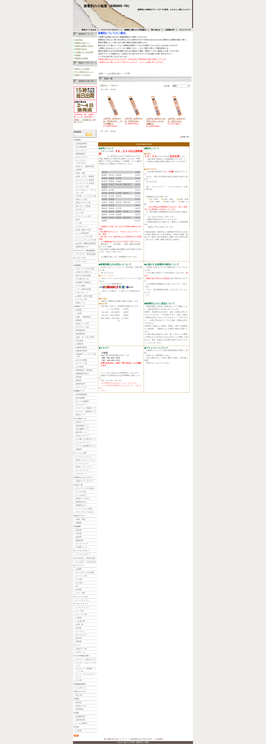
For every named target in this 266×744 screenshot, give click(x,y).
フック (78, 645)
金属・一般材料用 (83, 317)
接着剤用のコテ (82, 247)
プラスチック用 (82, 187)
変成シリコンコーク (84, 467)
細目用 (78, 537)
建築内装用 (80, 384)
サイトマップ (184, 30)
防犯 (77, 699)
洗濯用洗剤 (80, 716)
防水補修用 (80, 398)
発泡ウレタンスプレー (84, 477)
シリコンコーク (82, 463)
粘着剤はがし (81, 502)
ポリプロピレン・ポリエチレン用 (86, 191)
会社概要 (159, 739)
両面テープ (79, 306)
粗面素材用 (80, 334)
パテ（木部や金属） (84, 289)
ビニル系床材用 (82, 233)
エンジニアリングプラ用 (86, 240)
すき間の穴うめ (82, 279)
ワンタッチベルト (83, 442)
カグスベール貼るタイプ (86, 659)
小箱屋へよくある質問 (84, 52)
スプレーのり (80, 258)
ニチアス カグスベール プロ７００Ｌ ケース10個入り (155, 121)
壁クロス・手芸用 (83, 206)
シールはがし (81, 495)
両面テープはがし (83, 498)
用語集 (78, 55)
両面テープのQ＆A (82, 75)
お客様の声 (169, 30)
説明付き (103, 85)
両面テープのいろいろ (88, 63)
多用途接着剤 (81, 144)
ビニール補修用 (82, 401)
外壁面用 (79, 344)
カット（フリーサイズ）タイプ (86, 675)
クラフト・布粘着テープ (86, 411)
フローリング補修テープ (86, 408)
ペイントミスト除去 (84, 509)
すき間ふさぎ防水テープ (86, 439)
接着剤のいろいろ (86, 34)
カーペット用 (81, 363)
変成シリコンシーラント (86, 460)
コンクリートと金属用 (85, 180)
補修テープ (79, 391)
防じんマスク (80, 691)
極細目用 (79, 540)
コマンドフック (81, 604)
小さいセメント (82, 292)
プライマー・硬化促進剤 (85, 250)
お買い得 (79, 624)
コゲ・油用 (80, 593)
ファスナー (80, 631)
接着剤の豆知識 (81, 58)
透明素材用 (80, 330)
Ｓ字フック (80, 652)
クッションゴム (81, 597)
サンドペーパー (82, 544)
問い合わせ (155, 30)
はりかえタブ (81, 635)
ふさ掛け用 (80, 621)
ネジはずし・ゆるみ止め (85, 558)
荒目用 (78, 530)
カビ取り (79, 579)
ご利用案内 (85, 120)
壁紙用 (78, 641)
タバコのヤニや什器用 (85, 572)
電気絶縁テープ (82, 426)
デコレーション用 (83, 216)
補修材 (78, 265)
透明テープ (80, 415)
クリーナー (79, 565)
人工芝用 (79, 367)
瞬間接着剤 (80, 154)
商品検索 (77, 132)
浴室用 (78, 628)
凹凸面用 (79, 341)
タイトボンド (81, 150)
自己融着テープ (82, 429)
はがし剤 (79, 485)
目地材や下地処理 (83, 282)
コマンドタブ (81, 387)
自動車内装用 (81, 347)
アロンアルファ (82, 157)
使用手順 (78, 40)
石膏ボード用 (81, 649)
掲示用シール (81, 432)
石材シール (80, 303)
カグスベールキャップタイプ (86, 664)
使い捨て (79, 695)
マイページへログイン (110, 30)
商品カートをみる (89, 30)
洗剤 (77, 713)
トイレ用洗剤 (81, 723)
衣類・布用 (80, 173)
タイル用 (79, 213)
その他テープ (80, 418)
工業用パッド (81, 547)
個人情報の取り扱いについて (115, 739)
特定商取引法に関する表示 (141, 739)
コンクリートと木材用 (85, 183)
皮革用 (78, 170)
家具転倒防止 (80, 684)
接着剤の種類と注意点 (84, 46)
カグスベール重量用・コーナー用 (86, 670)
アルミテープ (81, 405)
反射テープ (80, 422)
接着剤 (78, 140)
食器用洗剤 (80, 720)
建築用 (78, 380)
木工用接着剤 (81, 147)
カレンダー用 (81, 614)
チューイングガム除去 (85, 488)
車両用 (78, 377)
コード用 (79, 611)
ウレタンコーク (82, 470)
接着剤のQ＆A (80, 49)
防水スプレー (80, 516)
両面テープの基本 (82, 69)
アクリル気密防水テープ (86, 446)
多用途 (78, 310)
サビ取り (79, 583)
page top (185, 136)
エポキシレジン (82, 226)
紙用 (78, 220)
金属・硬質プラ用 (83, 230)
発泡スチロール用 (83, 203)
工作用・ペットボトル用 (86, 196)
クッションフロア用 (84, 237)
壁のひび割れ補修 (83, 276)
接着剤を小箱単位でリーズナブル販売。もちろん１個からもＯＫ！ (165, 9)
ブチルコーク (81, 474)
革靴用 (78, 523)
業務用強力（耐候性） (85, 370)
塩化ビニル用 (81, 199)
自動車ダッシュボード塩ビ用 (86, 355)
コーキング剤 (81, 299)
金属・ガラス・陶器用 (85, 176)
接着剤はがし (81, 505)
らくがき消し (81, 492)
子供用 (78, 731)
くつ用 (78, 223)
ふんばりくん (81, 688)
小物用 (78, 618)
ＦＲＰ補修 (80, 286)
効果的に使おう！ (82, 43)
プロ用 (78, 680)
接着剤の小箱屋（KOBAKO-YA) (107, 6)
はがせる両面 (81, 360)
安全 (77, 727)
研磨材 (78, 526)
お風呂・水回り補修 (84, 296)
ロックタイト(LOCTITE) (81, 161)
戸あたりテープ (82, 436)
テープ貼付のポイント (84, 72)
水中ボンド (80, 209)
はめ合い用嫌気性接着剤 (86, 243)
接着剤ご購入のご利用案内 (135, 30)
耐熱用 (78, 320)
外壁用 (78, 589)
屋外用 (78, 638)
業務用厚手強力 (82, 374)
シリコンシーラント (84, 457)
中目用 (78, 533)
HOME (101, 73)
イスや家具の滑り (82, 656)
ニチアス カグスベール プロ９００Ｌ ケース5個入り (112, 121)
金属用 (78, 569)
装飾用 (78, 449)
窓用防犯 (79, 709)
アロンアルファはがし (85, 512)
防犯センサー (81, 706)
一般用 (78, 313)
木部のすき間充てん (84, 272)
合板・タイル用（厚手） (86, 337)
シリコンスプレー (82, 551)
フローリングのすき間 (85, 269)
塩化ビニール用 (82, 324)
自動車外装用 (81, 351)
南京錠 (78, 702)
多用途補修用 (81, 394)
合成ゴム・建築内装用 (85, 166)
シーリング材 (80, 453)
